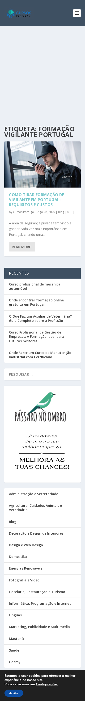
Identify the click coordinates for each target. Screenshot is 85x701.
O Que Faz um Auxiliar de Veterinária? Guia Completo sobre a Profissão (40, 318)
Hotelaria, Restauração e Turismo (37, 592)
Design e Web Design (26, 545)
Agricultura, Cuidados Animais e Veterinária (35, 507)
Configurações (47, 684)
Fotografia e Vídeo (24, 580)
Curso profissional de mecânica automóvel (34, 286)
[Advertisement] (42, 71)
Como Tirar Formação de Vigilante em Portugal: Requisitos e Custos (36, 199)
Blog (61, 212)
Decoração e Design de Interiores (36, 533)
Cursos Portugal (23, 212)
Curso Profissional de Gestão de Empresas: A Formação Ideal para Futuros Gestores (36, 336)
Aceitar (13, 693)
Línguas (15, 615)
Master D (16, 638)
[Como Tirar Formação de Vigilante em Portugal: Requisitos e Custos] (42, 164)
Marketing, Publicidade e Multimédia (39, 626)
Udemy (15, 662)
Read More (21, 247)
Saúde (14, 650)
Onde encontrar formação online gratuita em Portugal (36, 302)
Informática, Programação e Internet (40, 603)
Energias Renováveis (25, 568)
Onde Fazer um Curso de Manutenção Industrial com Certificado (40, 354)
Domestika (18, 556)
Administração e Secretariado (33, 494)
